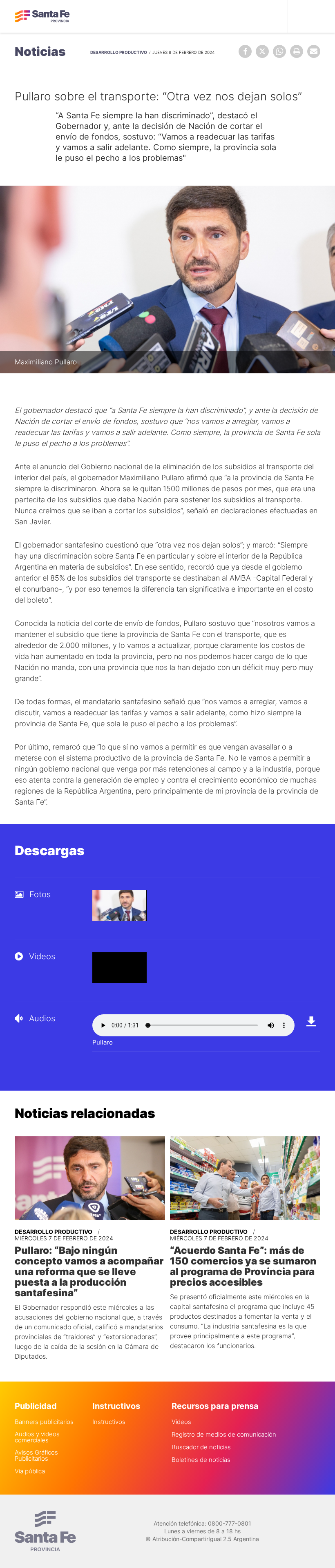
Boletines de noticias (201, 1460)
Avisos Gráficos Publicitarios (36, 1455)
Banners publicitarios (44, 1422)
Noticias (40, 51)
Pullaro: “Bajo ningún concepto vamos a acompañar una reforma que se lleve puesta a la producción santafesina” (89, 1271)
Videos (181, 1422)
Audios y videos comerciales (37, 1437)
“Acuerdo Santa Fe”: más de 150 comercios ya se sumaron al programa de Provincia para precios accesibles (243, 1266)
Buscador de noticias (201, 1447)
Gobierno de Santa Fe (42, 16)
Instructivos (108, 1422)
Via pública (30, 1471)
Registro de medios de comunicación (224, 1434)
